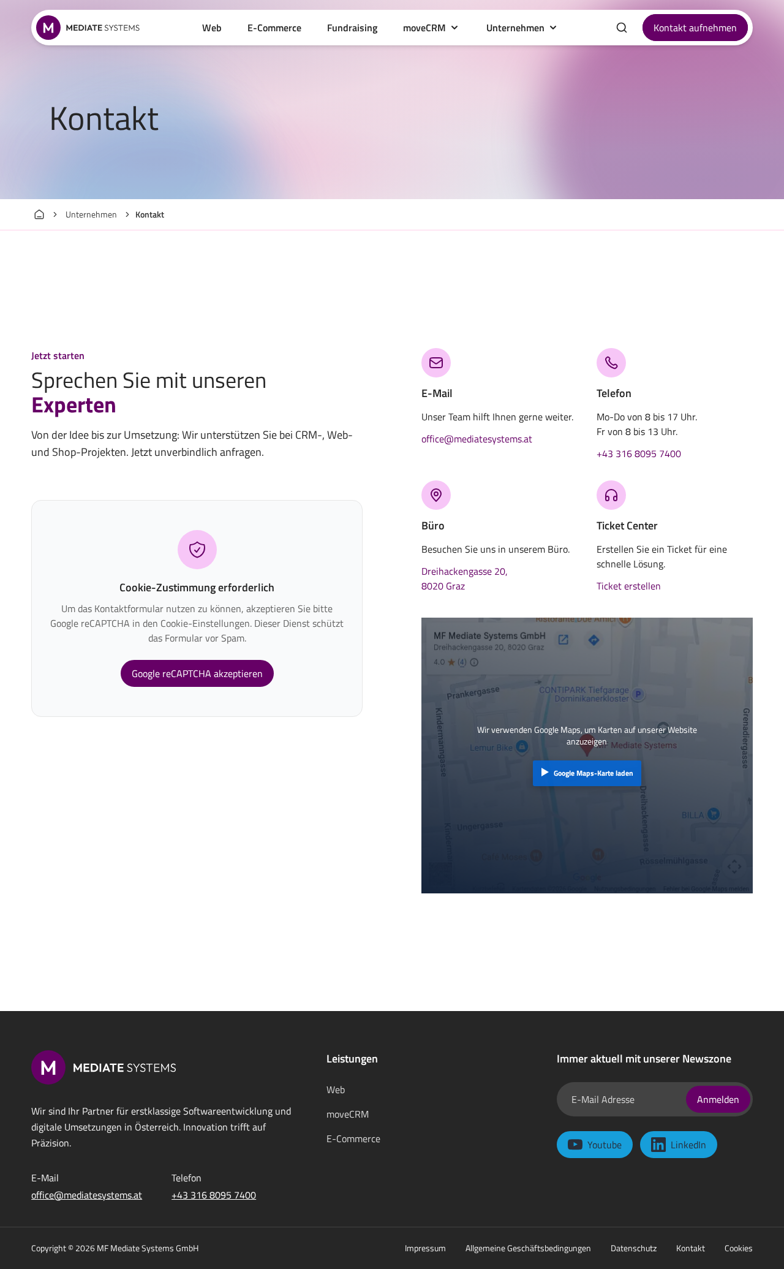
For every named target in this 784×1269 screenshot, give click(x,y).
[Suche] (622, 28)
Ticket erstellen (629, 585)
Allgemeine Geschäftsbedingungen (528, 1248)
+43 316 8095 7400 (639, 453)
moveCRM (424, 27)
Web (335, 1089)
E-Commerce (353, 1138)
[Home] (39, 214)
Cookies (739, 1248)
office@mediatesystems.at (476, 438)
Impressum (425, 1248)
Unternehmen (515, 27)
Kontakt (690, 1248)
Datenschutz (634, 1248)
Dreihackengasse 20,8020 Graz (464, 578)
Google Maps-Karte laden (593, 773)
